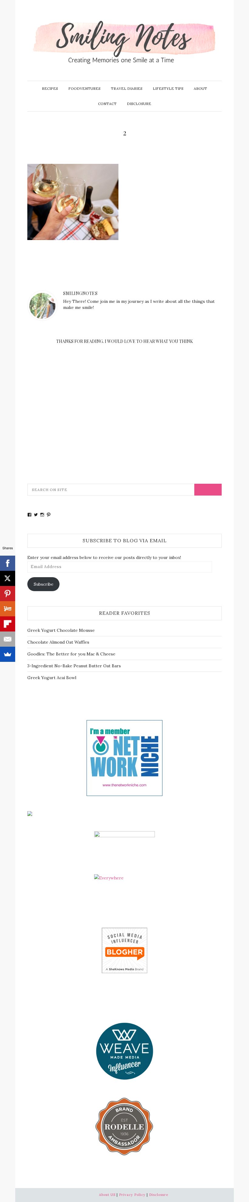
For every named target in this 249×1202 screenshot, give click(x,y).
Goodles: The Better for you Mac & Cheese (71, 654)
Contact (107, 103)
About (200, 88)
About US (107, 1195)
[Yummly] (7, 608)
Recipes (50, 88)
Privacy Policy (132, 1195)
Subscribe (43, 584)
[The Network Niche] (124, 757)
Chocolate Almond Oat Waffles (58, 642)
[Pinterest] (7, 593)
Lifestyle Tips (168, 88)
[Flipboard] (7, 623)
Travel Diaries (126, 88)
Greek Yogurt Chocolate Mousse (61, 630)
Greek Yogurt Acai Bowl (51, 677)
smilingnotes (80, 293)
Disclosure (139, 103)
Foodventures (84, 88)
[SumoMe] (7, 654)
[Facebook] (7, 563)
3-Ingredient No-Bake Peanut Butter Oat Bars (74, 666)
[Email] (7, 639)
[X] (7, 578)
